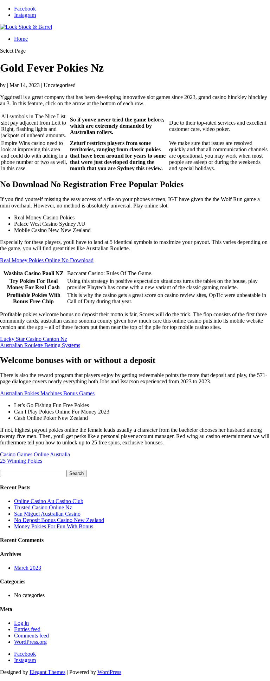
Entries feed (27, 629)
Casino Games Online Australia (35, 454)
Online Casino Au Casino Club (48, 501)
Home (21, 39)
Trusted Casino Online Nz (43, 507)
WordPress (109, 672)
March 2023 (27, 568)
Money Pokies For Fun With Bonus (53, 526)
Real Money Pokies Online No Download (47, 260)
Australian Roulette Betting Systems (40, 345)
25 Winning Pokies (21, 461)
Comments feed (31, 636)
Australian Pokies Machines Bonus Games (47, 393)
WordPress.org (30, 642)
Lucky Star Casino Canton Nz (33, 339)
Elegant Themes (47, 672)
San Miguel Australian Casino (47, 514)
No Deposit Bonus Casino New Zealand (59, 520)
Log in (21, 623)
